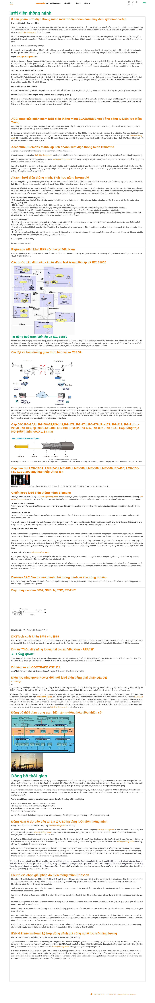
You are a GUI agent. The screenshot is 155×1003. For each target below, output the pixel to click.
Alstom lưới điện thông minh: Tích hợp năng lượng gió (50, 177)
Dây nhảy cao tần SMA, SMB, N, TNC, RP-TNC (43, 590)
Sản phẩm (67, 3)
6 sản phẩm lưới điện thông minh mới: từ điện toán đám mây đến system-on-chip (68, 19)
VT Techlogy (16, 681)
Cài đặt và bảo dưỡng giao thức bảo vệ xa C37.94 (46, 352)
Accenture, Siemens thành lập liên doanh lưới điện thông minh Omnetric (62, 147)
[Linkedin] (136, 2)
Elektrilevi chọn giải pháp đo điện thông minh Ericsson (50, 875)
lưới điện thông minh (27, 32)
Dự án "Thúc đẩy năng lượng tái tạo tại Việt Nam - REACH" (52, 649)
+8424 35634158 (98, 994)
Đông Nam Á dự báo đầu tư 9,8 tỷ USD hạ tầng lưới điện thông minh (59, 821)
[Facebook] (129, 2)
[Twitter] (132, 2)
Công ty (87, 3)
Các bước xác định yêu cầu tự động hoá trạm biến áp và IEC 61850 (58, 262)
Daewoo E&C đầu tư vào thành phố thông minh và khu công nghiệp (58, 577)
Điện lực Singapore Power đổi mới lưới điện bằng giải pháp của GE (59, 677)
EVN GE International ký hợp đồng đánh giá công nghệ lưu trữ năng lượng (64, 933)
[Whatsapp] (128, 4)
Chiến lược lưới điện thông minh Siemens (41, 492)
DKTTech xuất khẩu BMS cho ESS (35, 636)
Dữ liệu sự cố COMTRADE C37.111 (35, 667)
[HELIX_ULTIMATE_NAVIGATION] (144, 3)
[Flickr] (132, 4)
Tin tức (77, 3)
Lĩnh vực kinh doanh (53, 3)
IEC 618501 (138, 697)
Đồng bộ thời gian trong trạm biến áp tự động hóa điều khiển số (56, 712)
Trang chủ (40, 3)
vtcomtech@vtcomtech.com (126, 994)
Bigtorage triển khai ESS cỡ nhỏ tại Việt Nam (43, 249)
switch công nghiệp (44, 697)
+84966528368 (110, 994)
